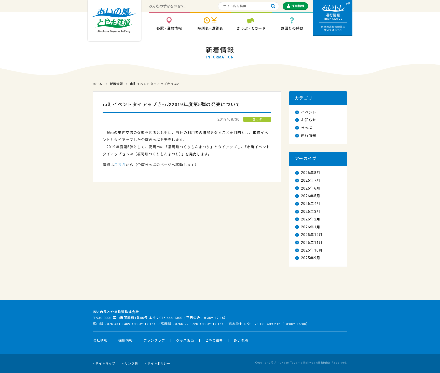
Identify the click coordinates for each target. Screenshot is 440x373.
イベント (308, 112)
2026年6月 (310, 188)
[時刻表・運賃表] (210, 23)
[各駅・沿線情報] (169, 23)
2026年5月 (310, 196)
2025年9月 (310, 258)
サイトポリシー (159, 363)
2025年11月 (312, 243)
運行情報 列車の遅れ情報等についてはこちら (332, 18)
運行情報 (308, 135)
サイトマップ (105, 363)
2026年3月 (310, 211)
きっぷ (306, 128)
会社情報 (100, 340)
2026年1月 (310, 227)
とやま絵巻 (214, 340)
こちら (120, 165)
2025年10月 (312, 250)
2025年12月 (312, 235)
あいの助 (241, 340)
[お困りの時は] (292, 23)
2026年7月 (310, 180)
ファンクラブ (154, 340)
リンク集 (131, 363)
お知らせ (308, 120)
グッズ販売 (185, 340)
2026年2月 (310, 219)
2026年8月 (310, 173)
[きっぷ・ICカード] (251, 23)
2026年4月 (310, 204)
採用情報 (125, 340)
